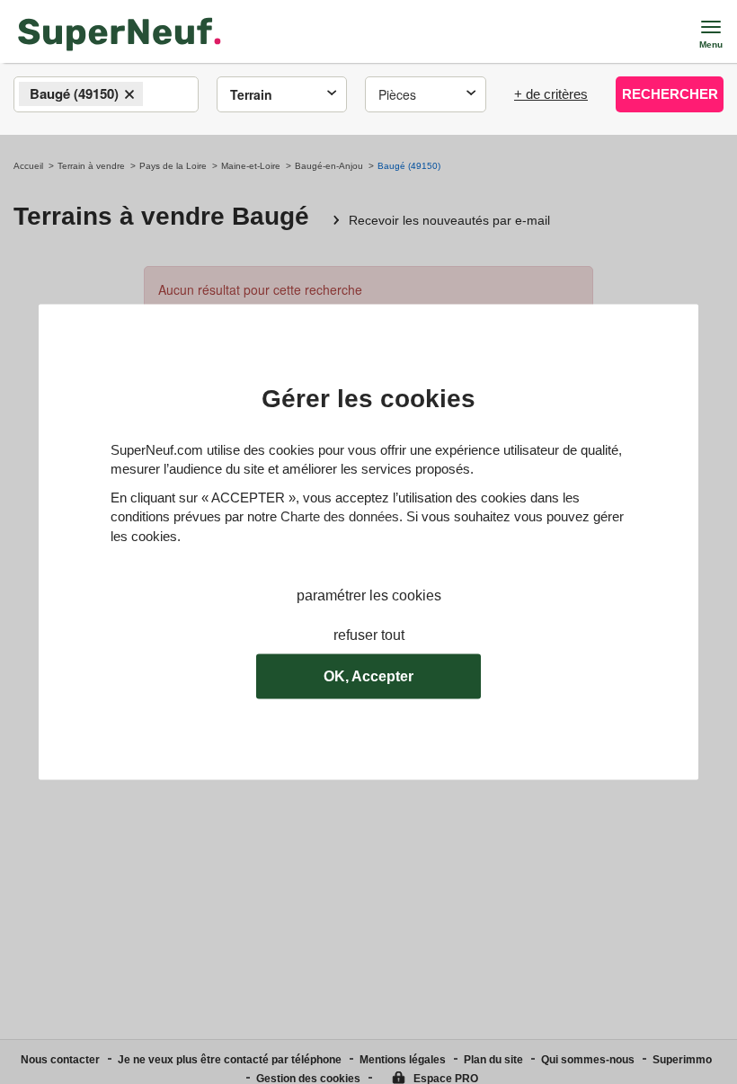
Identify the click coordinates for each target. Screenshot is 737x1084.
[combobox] (106, 94)
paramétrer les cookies (369, 595)
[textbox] (163, 95)
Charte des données (339, 517)
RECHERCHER (670, 94)
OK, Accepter (368, 676)
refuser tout (368, 636)
